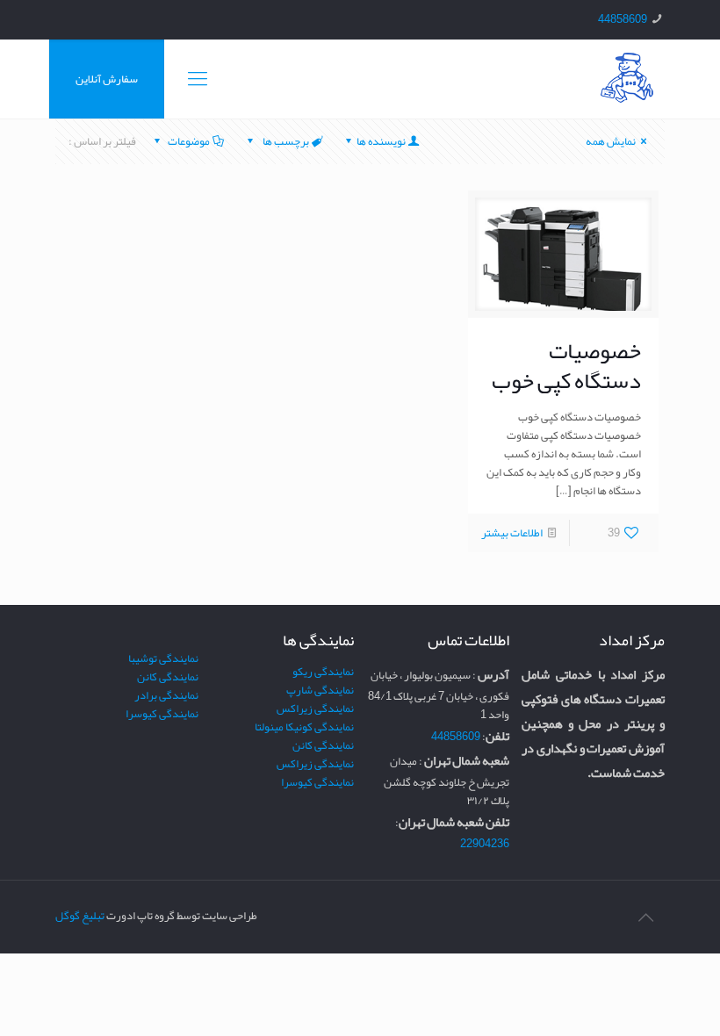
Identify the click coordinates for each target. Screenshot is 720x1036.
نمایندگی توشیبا (163, 658)
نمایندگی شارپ (320, 690)
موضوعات (189, 141)
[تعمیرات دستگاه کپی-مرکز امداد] (627, 79)
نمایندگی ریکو (323, 671)
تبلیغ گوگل (79, 915)
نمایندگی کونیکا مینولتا (304, 727)
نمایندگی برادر (166, 695)
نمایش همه (611, 141)
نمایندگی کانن (323, 745)
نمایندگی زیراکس (315, 708)
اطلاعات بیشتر (512, 533)
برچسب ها (285, 141)
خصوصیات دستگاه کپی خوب (566, 365)
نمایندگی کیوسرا (317, 782)
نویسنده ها (381, 141)
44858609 (622, 19)
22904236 (484, 843)
